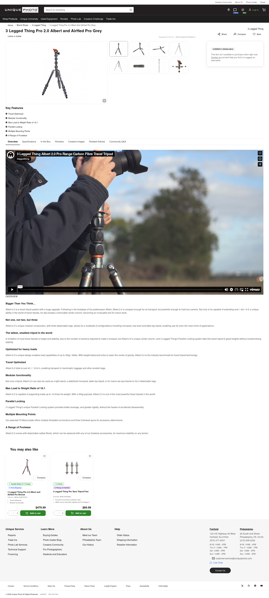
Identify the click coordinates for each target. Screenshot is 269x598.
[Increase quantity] (17, 513)
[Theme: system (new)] (243, 10)
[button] (264, 9)
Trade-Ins (110, 18)
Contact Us (220, 570)
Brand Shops (22, 25)
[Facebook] (255, 586)
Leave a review (14, 36)
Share (224, 34)
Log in (255, 9)
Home (10, 25)
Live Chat (218, 562)
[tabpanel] (134, 290)
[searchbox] (89, 10)
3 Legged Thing (39, 25)
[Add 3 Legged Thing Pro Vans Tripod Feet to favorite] (90, 456)
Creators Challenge (93, 18)
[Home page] (21, 10)
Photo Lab (76, 18)
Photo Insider (251, 2)
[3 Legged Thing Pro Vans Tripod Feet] (72, 467)
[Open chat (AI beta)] (235, 10)
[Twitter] (242, 586)
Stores (262, 2)
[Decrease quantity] (9, 513)
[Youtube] (261, 586)
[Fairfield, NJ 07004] (228, 10)
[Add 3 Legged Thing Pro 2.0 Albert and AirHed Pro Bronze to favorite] (44, 456)
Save (259, 34)
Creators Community (223, 2)
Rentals (64, 18)
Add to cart (35, 513)
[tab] (13, 141)
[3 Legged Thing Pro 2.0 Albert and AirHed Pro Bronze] (27, 467)
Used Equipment (49, 18)
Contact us (216, 57)
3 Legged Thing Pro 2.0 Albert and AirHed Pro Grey (73, 25)
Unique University (29, 18)
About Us (239, 2)
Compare (242, 34)
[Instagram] (249, 586)
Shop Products (10, 18)
